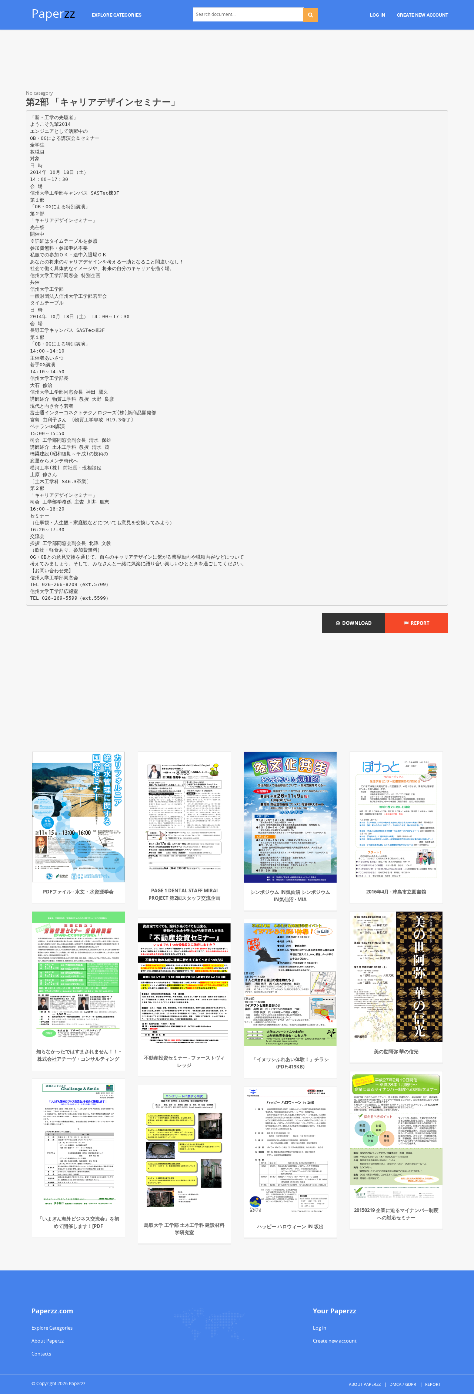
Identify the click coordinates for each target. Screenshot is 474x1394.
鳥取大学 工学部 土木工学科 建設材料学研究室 (184, 1229)
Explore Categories (52, 1327)
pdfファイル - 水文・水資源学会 (78, 891)
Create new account (335, 1340)
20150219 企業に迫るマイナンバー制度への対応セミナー (396, 1214)
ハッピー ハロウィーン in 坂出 (290, 1226)
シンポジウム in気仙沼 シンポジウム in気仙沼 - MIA (290, 896)
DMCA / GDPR (403, 1384)
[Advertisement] (237, 61)
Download (356, 623)
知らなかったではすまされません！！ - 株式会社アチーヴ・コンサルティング (78, 1055)
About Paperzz (47, 1340)
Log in (319, 1327)
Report (419, 623)
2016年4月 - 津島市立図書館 (396, 891)
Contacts (41, 1353)
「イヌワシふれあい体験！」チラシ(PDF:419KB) (290, 1063)
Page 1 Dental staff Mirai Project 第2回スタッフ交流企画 (184, 894)
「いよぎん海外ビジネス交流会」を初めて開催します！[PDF (78, 1222)
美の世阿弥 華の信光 (396, 1051)
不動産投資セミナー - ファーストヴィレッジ (184, 1061)
